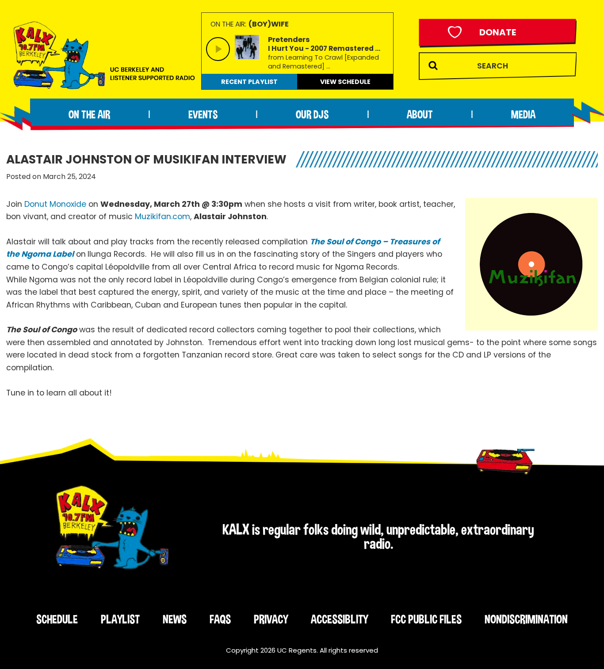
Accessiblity (339, 619)
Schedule (57, 619)
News (175, 619)
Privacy (271, 619)
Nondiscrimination (526, 619)
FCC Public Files (426, 619)
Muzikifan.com (162, 216)
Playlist (120, 619)
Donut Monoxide (55, 204)
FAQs (220, 619)
